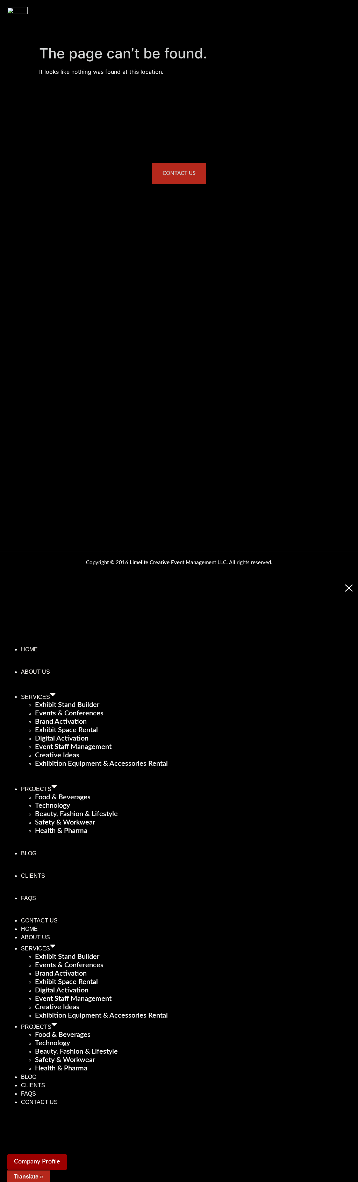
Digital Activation (61, 738)
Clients (33, 876)
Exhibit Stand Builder (67, 704)
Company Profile (37, 1162)
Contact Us (39, 920)
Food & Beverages (63, 797)
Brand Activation (61, 721)
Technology (52, 805)
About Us (35, 672)
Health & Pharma (61, 830)
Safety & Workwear (65, 822)
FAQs (28, 898)
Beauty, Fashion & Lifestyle (76, 814)
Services (35, 697)
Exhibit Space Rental (66, 730)
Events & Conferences (69, 713)
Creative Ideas (57, 755)
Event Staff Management (73, 746)
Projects (36, 789)
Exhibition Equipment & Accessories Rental (101, 763)
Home (29, 649)
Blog (28, 853)
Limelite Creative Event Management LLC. (179, 562)
